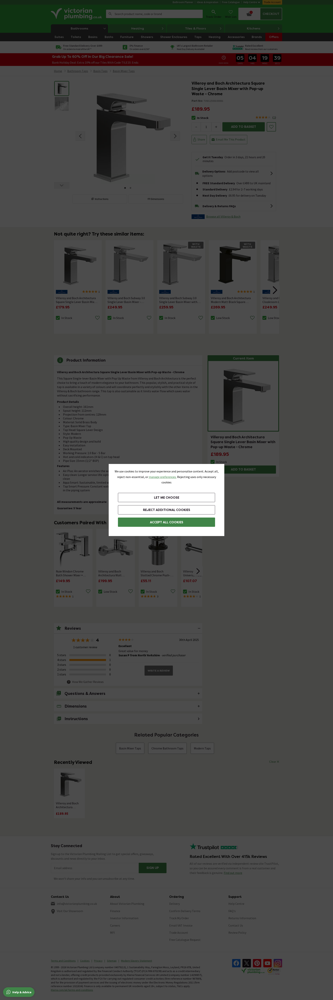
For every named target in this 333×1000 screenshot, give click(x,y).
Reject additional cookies (166, 510)
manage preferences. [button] (163, 477)
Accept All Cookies (166, 522)
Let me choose (166, 498)
